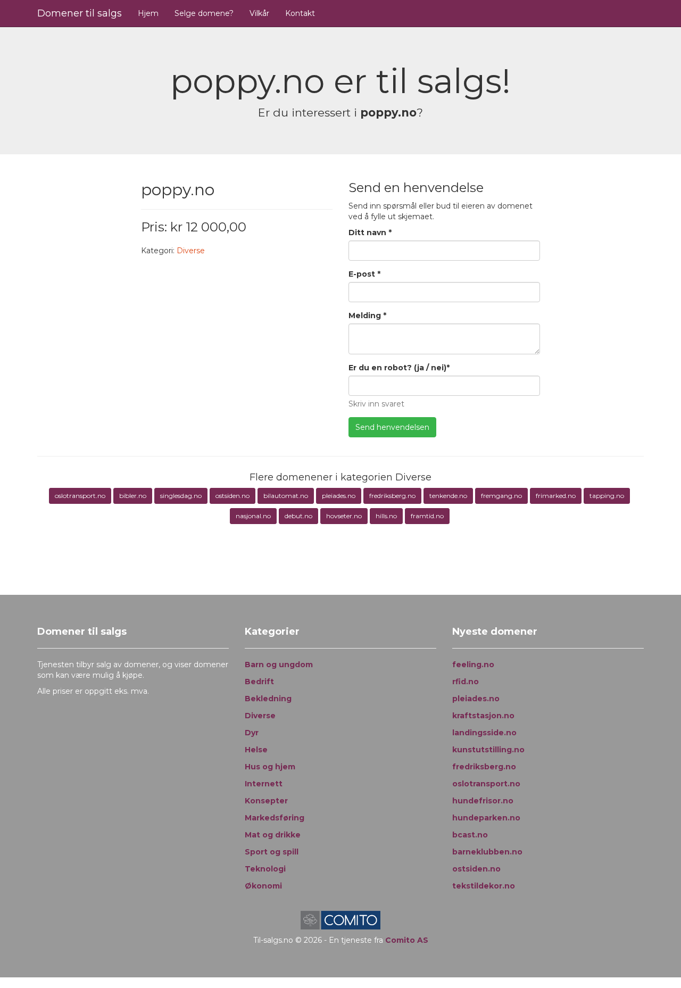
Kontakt (300, 13)
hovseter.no (344, 516)
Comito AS (406, 940)
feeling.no (473, 664)
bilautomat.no (285, 496)
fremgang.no (501, 496)
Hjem (148, 13)
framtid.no (427, 516)
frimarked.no (556, 496)
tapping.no (606, 496)
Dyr (252, 732)
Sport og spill (271, 852)
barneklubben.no (487, 852)
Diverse (191, 250)
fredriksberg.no (392, 496)
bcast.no (470, 835)
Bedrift (259, 681)
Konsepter (266, 801)
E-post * (364, 274)
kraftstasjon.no (483, 715)
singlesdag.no (181, 496)
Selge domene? (204, 13)
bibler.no (132, 496)
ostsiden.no (232, 496)
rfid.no (465, 681)
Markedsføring (274, 818)
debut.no (298, 516)
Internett (264, 783)
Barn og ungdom (279, 664)
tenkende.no (448, 496)
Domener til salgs (79, 13)
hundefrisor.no (482, 801)
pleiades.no (338, 496)
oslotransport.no (80, 496)
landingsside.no (484, 732)
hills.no (386, 516)
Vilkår (259, 13)
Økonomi (263, 886)
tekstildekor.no (483, 886)
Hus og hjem (270, 766)
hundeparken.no (486, 818)
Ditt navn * (370, 232)
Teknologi (265, 869)
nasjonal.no (253, 516)
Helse (256, 749)
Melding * (367, 315)
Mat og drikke (273, 835)
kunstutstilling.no (488, 749)
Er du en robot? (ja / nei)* (399, 367)
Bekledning (268, 698)
